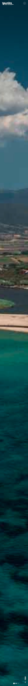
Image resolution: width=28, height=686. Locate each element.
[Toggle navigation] (24, 3)
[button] (14, 683)
